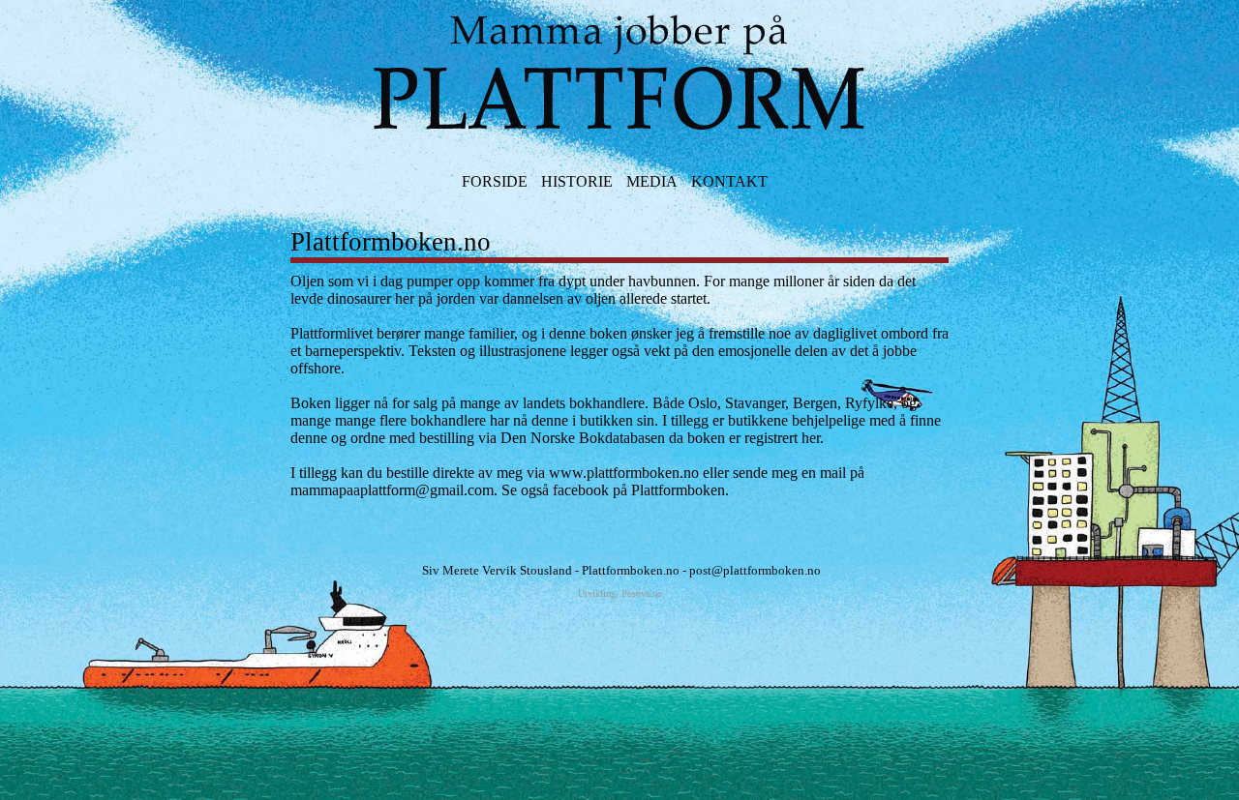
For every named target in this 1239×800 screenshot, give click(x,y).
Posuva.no (641, 593)
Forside (495, 181)
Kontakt (729, 181)
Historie (577, 181)
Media (652, 181)
